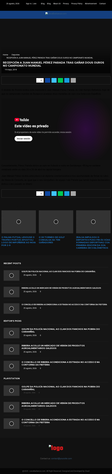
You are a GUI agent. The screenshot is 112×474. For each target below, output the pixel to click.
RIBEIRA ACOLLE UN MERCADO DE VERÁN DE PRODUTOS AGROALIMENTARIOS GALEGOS (61, 288)
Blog (43, 4)
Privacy (66, 4)
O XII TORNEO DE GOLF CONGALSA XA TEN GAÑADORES (52, 240)
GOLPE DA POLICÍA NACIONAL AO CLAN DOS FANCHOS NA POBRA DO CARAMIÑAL (59, 271)
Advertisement (91, 4)
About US (57, 4)
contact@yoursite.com (61, 458)
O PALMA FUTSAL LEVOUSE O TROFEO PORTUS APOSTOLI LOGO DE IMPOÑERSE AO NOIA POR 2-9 (18, 241)
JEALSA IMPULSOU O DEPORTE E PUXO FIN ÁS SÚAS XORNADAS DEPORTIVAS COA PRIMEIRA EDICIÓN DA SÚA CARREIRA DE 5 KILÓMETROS (93, 242)
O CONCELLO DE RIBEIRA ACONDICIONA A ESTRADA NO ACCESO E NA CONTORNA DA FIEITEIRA (64, 304)
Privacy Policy (76, 4)
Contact (102, 4)
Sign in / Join (31, 4)
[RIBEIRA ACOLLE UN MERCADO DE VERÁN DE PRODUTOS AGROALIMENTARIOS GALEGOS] (11, 292)
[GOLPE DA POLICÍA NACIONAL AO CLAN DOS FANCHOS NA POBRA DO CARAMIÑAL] (11, 275)
